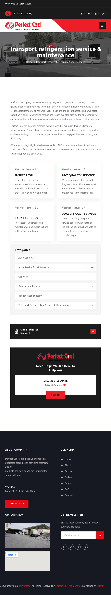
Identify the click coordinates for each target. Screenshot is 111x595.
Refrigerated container (30, 295)
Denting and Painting (29, 286)
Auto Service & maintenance (33, 267)
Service (69, 471)
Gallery (68, 477)
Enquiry (69, 483)
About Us (70, 465)
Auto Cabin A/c (26, 257)
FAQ (67, 489)
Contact (69, 495)
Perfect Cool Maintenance (68, 586)
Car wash (23, 276)
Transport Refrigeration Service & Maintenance (44, 305)
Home (29, 62)
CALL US (55, 395)
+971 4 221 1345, (22, 13)
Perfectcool (25, 586)
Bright (100, 586)
